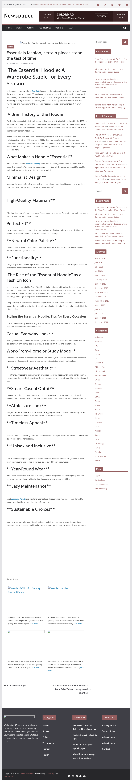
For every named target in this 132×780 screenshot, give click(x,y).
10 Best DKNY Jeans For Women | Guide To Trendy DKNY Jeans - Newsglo (109, 138)
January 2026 (100, 284)
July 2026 (98, 262)
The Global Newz (27, 773)
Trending (98, 452)
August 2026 (100, 258)
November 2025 (101, 292)
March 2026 (100, 275)
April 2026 (99, 271)
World (97, 460)
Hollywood (99, 414)
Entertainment (101, 375)
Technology (45, 28)
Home (9, 28)
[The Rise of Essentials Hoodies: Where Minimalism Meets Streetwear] (66, 588)
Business (10, 47)
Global (97, 401)
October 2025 (100, 296)
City (96, 345)
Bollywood (99, 337)
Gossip (97, 405)
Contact (106, 749)
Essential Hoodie (28, 64)
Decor (97, 358)
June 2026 (99, 267)
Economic (99, 363)
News (97, 426)
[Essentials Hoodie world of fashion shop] (66, 632)
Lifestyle (98, 422)
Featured (98, 388)
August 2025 (100, 305)
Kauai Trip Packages (17, 685)
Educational (100, 371)
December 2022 (101, 322)
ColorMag (50, 773)
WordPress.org (101, 488)
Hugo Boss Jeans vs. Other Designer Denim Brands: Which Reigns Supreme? (111, 144)
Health (70, 28)
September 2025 (102, 301)
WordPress (8, 776)
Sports (19, 28)
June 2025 (99, 313)
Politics (31, 28)
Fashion (59, 28)
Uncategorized (101, 456)
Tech (97, 439)
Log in (97, 475)
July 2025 (98, 309)
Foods (97, 392)
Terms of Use (108, 731)
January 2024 (100, 318)
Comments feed (101, 484)
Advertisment (109, 737)
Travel (97, 448)
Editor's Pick (100, 367)
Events (97, 380)
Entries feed (100, 480)
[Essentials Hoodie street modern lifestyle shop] (26, 632)
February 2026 (101, 279)
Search (125, 41)
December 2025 (101, 288)
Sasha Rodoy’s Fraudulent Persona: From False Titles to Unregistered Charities (70, 689)
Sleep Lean (99, 153)
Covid (97, 350)
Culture (98, 354)
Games (98, 397)
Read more (34, 623)
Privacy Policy (109, 725)
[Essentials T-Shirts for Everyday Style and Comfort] (26, 588)
